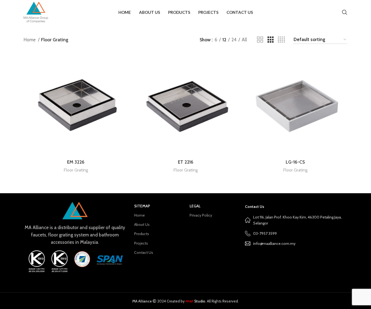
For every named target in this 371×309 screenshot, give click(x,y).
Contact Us (143, 252)
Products (141, 233)
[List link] (296, 243)
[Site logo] (36, 11)
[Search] (344, 12)
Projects (141, 243)
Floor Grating (76, 170)
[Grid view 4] (281, 40)
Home (30, 39)
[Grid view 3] (271, 40)
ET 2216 (185, 162)
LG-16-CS (295, 162)
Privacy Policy (201, 215)
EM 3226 (75, 162)
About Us (142, 224)
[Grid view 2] (260, 40)
